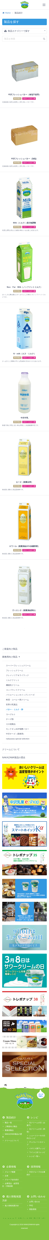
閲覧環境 (32, 1209)
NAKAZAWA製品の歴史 (13, 757)
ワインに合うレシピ (37, 1152)
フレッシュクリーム (14, 670)
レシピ (34, 1117)
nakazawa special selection (17, 739)
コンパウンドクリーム (15, 690)
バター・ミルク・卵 (29, 98)
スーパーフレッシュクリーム (18, 665)
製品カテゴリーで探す (18, 31)
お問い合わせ (37, 1196)
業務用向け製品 (10, 657)
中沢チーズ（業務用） (15, 734)
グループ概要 (10, 1172)
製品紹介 (11, 1117)
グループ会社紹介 (12, 1180)
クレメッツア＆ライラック (17, 675)
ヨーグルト (11, 714)
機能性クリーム (12, 685)
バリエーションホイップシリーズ (20, 695)
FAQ (31, 1205)
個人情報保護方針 (12, 1206)
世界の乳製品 (11, 704)
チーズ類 (10, 719)
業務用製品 (17, 98)
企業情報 (11, 1166)
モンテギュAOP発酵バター (17, 729)
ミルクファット (12, 680)
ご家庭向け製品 (9, 649)
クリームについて (11, 749)
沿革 (6, 1176)
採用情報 (35, 1166)
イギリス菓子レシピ (37, 1148)
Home (8, 13)
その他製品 (11, 724)
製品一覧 (8, 1123)
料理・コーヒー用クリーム (17, 700)
